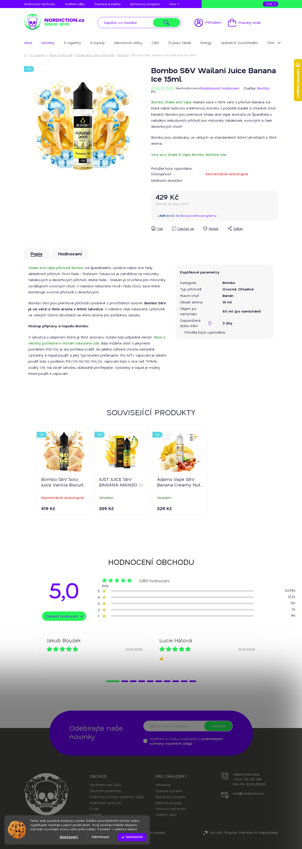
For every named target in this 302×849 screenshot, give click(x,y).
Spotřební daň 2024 (105, 784)
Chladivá (245, 289)
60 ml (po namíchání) (241, 311)
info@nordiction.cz (248, 793)
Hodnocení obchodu (39, 4)
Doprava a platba (107, 4)
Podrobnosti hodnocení (219, 88)
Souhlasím (134, 837)
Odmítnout (100, 837)
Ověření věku (75, 4)
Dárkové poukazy (169, 803)
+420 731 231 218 (247, 779)
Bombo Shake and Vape (171, 102)
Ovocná (229, 289)
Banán (227, 295)
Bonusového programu (198, 215)
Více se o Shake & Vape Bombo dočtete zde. (189, 154)
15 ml (227, 302)
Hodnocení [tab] (70, 254)
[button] (113, 681)
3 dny (227, 323)
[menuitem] (28, 42)
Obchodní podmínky (105, 791)
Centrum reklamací (171, 808)
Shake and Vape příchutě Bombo (56, 267)
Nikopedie (163, 784)
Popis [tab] (36, 254)
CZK (269, 4)
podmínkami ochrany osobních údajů (186, 741)
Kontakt (95, 814)
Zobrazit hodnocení (61, 616)
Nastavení (69, 837)
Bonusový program (145, 4)
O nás (94, 808)
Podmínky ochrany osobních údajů (117, 797)
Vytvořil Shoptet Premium (231, 832)
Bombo (263, 88)
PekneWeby (268, 832)
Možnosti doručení (166, 180)
